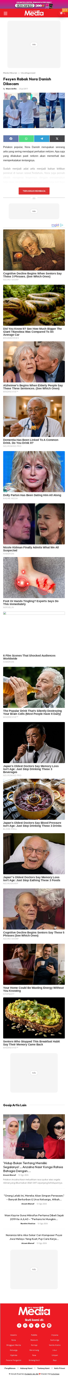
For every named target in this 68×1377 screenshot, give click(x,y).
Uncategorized (28, 73)
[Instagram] (25, 1325)
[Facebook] (19, 1325)
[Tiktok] (37, 1325)
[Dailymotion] (49, 1325)
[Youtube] (43, 1325)
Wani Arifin (11, 88)
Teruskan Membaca (34, 191)
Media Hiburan (10, 73)
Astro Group (55, 1374)
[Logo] (34, 13)
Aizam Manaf (9, 1175)
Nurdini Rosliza (28, 1223)
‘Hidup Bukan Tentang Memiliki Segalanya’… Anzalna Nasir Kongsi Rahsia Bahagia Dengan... (33, 1167)
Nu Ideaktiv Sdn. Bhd (31, 1374)
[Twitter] (31, 1325)
